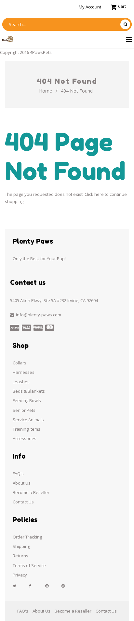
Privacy (20, 575)
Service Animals (28, 420)
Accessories (24, 438)
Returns (20, 556)
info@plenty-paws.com (38, 315)
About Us (22, 483)
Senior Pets (24, 410)
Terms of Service (29, 565)
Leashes (21, 382)
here (99, 194)
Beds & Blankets (29, 391)
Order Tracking (27, 537)
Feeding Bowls (27, 400)
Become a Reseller (31, 492)
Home (45, 91)
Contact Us (23, 502)
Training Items (26, 429)
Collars (19, 363)
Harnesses (23, 372)
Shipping (21, 546)
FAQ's (18, 473)
